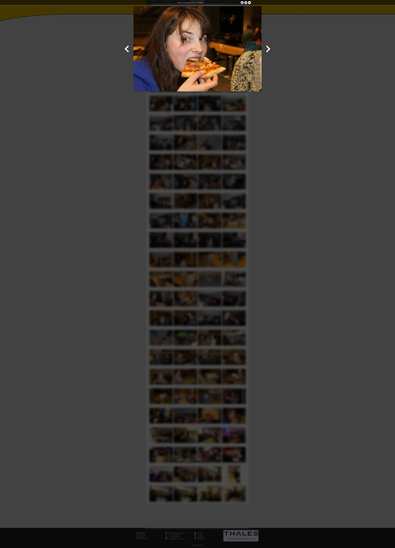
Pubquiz (200, 2)
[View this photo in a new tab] (245, 2)
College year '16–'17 (190, 2)
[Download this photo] (242, 2)
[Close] (249, 2)
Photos (179, 2)
